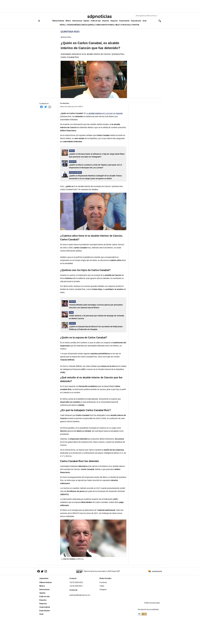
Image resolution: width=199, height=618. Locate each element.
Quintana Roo (66, 37)
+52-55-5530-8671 (76, 586)
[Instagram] (45, 571)
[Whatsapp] (50, 107)
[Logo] (99, 17)
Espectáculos (136, 21)
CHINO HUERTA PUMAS (104, 25)
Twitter (102, 586)
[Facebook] (41, 107)
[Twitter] (46, 107)
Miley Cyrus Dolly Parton (127, 25)
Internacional (77, 21)
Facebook (103, 582)
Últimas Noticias (58, 21)
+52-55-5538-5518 (76, 582)
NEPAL (62, 25)
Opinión (86, 21)
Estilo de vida (96, 21)
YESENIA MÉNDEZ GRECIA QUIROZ (80, 25)
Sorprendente (124, 21)
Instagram (103, 589)
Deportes (105, 21)
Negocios (114, 21)
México (68, 21)
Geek (144, 21)
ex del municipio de (104, 113)
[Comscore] (155, 571)
